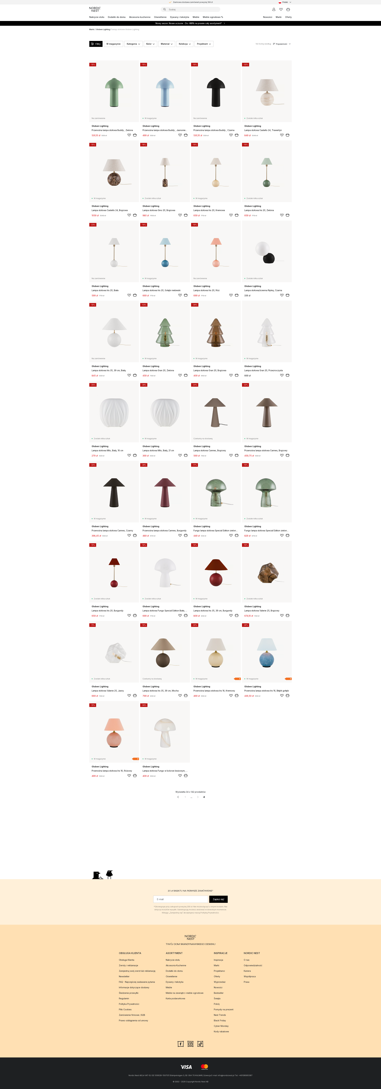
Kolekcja (183, 44)
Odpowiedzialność (253, 965)
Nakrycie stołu (96, 17)
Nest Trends (220, 1015)
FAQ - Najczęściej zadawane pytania (137, 982)
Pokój (217, 1004)
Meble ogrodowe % (213, 17)
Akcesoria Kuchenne (176, 965)
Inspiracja (218, 960)
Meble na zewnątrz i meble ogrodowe (184, 993)
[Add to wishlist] (129, 135)
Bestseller (219, 993)
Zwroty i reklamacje (128, 965)
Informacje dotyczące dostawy (134, 987)
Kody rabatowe (221, 1031)
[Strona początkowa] (95, 9)
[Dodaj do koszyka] (135, 135)
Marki (279, 17)
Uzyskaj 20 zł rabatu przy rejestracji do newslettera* (193, 2)
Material (165, 44)
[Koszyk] (288, 9)
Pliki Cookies (125, 1009)
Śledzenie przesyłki (128, 993)
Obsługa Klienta (126, 960)
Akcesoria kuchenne (139, 17)
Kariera (247, 971)
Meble (196, 17)
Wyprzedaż (219, 982)
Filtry (98, 43)
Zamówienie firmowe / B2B (132, 1015)
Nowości (267, 17)
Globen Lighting (103, 29)
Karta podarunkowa (175, 998)
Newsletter (124, 976)
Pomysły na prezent (223, 1009)
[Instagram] (190, 1043)
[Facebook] (181, 1043)
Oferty (288, 17)
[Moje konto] (273, 9)
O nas (246, 960)
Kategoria (132, 44)
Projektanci (219, 971)
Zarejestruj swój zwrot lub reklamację (137, 971)
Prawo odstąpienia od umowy (133, 1020)
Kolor (149, 44)
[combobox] (285, 2)
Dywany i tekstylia (179, 17)
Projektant (202, 44)
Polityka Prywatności (129, 1004)
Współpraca (250, 976)
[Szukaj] (164, 9)
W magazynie (113, 44)
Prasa (246, 982)
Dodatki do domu (117, 17)
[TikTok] (200, 1043)
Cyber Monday (221, 1026)
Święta (217, 998)
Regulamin (124, 998)
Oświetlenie (160, 17)
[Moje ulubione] (281, 9)
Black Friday (220, 1020)
